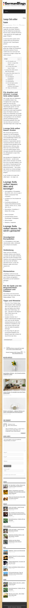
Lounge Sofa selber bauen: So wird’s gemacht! (12, 74)
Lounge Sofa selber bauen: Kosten (12, 67)
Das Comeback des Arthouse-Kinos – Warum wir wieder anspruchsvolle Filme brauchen (17, 514)
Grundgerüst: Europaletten (11, 77)
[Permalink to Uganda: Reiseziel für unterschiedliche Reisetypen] (5, 559)
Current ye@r (7, 469)
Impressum (14, 606)
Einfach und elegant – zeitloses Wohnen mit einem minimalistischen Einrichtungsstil (13, 411)
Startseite (9, 606)
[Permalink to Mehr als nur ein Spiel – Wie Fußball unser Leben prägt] (5, 597)
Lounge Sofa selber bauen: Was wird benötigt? (11, 70)
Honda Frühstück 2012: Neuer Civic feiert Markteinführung (14, 352)
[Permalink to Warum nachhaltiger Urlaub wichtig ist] (5, 570)
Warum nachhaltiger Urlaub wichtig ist (17, 567)
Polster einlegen (7, 297)
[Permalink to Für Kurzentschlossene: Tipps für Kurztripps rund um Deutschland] (5, 576)
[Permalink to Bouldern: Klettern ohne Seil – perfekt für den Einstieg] (5, 586)
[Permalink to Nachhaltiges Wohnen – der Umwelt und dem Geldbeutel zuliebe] (14, 371)
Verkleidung (10, 79)
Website (5, 461)
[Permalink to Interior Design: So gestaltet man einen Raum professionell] (14, 390)
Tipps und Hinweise (12, 87)
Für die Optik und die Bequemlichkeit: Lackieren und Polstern (13, 84)
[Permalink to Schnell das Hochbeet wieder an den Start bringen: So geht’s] (5, 538)
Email (5, 456)
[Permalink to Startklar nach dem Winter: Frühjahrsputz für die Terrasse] (5, 543)
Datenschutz (19, 606)
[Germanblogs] (14, 5)
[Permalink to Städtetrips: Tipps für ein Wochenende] (5, 554)
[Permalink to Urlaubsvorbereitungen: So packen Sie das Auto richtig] (5, 565)
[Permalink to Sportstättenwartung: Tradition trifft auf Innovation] (5, 522)
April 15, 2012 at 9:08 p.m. (12, 425)
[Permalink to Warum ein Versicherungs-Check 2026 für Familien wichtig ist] (5, 500)
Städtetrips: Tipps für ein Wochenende (17, 550)
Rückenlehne (11, 81)
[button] (18, 59)
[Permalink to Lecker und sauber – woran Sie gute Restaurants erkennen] (5, 510)
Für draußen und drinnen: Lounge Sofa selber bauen (13, 63)
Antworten (23, 433)
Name (5, 452)
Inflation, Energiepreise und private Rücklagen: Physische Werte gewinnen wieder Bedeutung (17, 492)
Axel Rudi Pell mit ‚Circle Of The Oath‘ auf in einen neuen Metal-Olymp (15, 348)
